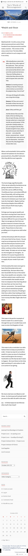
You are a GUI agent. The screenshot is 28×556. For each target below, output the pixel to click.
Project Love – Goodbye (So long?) (12, 437)
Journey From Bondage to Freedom (12, 430)
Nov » (8, 540)
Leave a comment (8, 36)
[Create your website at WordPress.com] (14, 1)
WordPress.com (8, 503)
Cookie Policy (8, 549)
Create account (7, 489)
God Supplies (5, 448)
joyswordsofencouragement (13, 34)
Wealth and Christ (9, 27)
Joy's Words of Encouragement (14, 6)
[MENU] (2, 7)
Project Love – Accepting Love (10, 434)
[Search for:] (14, 416)
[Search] (24, 7)
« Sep (3, 540)
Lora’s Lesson (5, 452)
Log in (5, 492)
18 (14, 528)
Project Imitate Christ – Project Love (12, 441)
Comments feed (8, 500)
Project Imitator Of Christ (9, 445)
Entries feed (7, 496)
